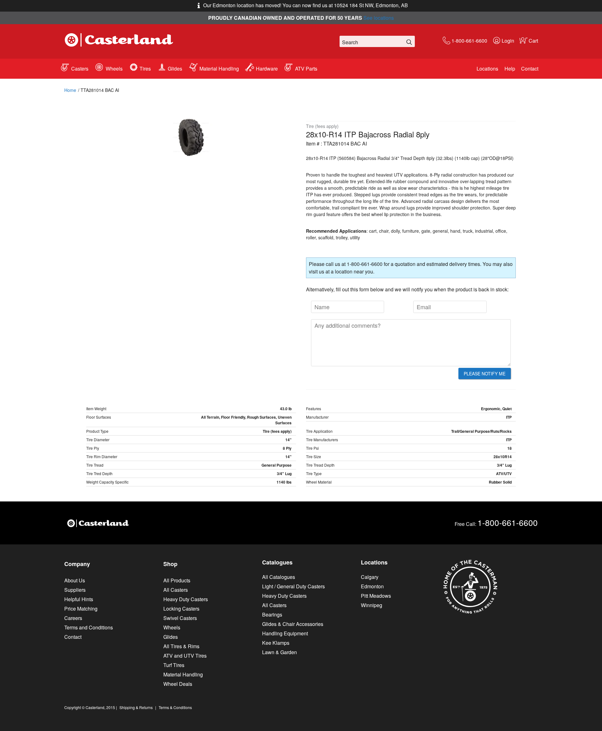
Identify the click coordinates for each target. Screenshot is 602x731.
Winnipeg (371, 605)
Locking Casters (181, 608)
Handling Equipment (285, 633)
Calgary (369, 576)
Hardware (267, 68)
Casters (79, 68)
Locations (487, 68)
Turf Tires (173, 665)
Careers (73, 618)
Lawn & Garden (279, 652)
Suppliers (75, 589)
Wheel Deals (177, 683)
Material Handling (219, 68)
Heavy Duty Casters (185, 599)
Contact (529, 68)
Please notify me (484, 373)
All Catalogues (278, 576)
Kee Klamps (275, 642)
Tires (145, 68)
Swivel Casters (180, 618)
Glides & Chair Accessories (292, 624)
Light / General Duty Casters (293, 586)
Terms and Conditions (88, 627)
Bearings (272, 614)
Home (70, 90)
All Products (176, 580)
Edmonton (372, 586)
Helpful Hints (78, 599)
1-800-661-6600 (469, 40)
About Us (74, 580)
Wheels (114, 68)
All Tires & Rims (181, 646)
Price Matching (81, 608)
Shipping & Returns (136, 707)
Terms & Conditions (175, 707)
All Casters (175, 589)
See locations (378, 17)
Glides (175, 68)
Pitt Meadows (376, 595)
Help (509, 68)
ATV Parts (306, 68)
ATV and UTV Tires (185, 655)
